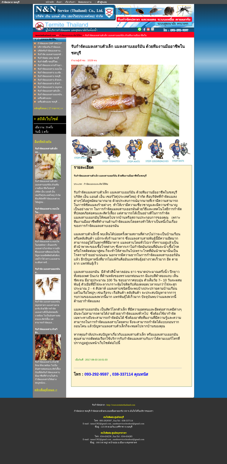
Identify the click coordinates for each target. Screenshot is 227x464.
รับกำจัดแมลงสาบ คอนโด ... (51, 69)
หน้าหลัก (50, 2)
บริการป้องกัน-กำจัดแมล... (50, 47)
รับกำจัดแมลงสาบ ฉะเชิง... (50, 72)
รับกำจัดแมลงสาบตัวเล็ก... (50, 91)
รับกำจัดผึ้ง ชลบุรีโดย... (48, 61)
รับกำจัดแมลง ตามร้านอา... (50, 65)
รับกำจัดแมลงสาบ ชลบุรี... (50, 76)
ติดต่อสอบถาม (85, 2)
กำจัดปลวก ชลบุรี (82, 411)
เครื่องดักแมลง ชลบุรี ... (49, 102)
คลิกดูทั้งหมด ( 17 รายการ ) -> (48, 108)
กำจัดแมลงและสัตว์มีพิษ (70, 35)
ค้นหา (59, 2)
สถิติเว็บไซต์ (47, 119)
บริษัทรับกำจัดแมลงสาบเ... (50, 50)
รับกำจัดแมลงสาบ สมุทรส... (51, 87)
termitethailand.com (45, 35)
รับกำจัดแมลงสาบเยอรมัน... (51, 94)
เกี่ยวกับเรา (70, 2)
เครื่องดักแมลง (44, 98)
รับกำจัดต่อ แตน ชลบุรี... (49, 58)
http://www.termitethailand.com (121, 405)
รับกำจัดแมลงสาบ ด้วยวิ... (50, 83)
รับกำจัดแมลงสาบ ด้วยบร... (50, 80)
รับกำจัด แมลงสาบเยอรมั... (50, 54)
